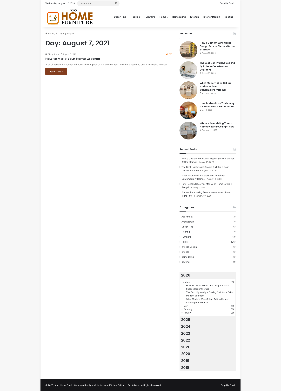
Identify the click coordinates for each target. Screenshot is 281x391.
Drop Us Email (227, 3)
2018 (185, 367)
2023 (185, 333)
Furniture (150, 16)
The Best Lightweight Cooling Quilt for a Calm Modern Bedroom (217, 66)
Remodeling (179, 16)
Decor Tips (120, 16)
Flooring (135, 16)
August (66, 33)
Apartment (187, 216)
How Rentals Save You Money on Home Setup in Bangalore (217, 105)
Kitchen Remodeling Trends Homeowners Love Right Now (217, 125)
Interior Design (211, 16)
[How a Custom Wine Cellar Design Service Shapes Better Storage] (188, 50)
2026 (185, 275)
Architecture (187, 221)
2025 (185, 319)
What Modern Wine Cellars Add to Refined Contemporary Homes (215, 86)
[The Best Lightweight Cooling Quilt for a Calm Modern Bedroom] (188, 70)
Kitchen (194, 16)
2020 (185, 353)
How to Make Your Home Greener (72, 58)
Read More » (56, 71)
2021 (58, 33)
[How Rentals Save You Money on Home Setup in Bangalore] (188, 110)
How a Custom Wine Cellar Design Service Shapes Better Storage (217, 46)
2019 (185, 360)
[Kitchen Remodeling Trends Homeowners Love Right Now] (188, 130)
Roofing (229, 16)
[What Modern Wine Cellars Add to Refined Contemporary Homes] (188, 90)
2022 (185, 340)
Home (163, 16)
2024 (185, 326)
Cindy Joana (53, 54)
